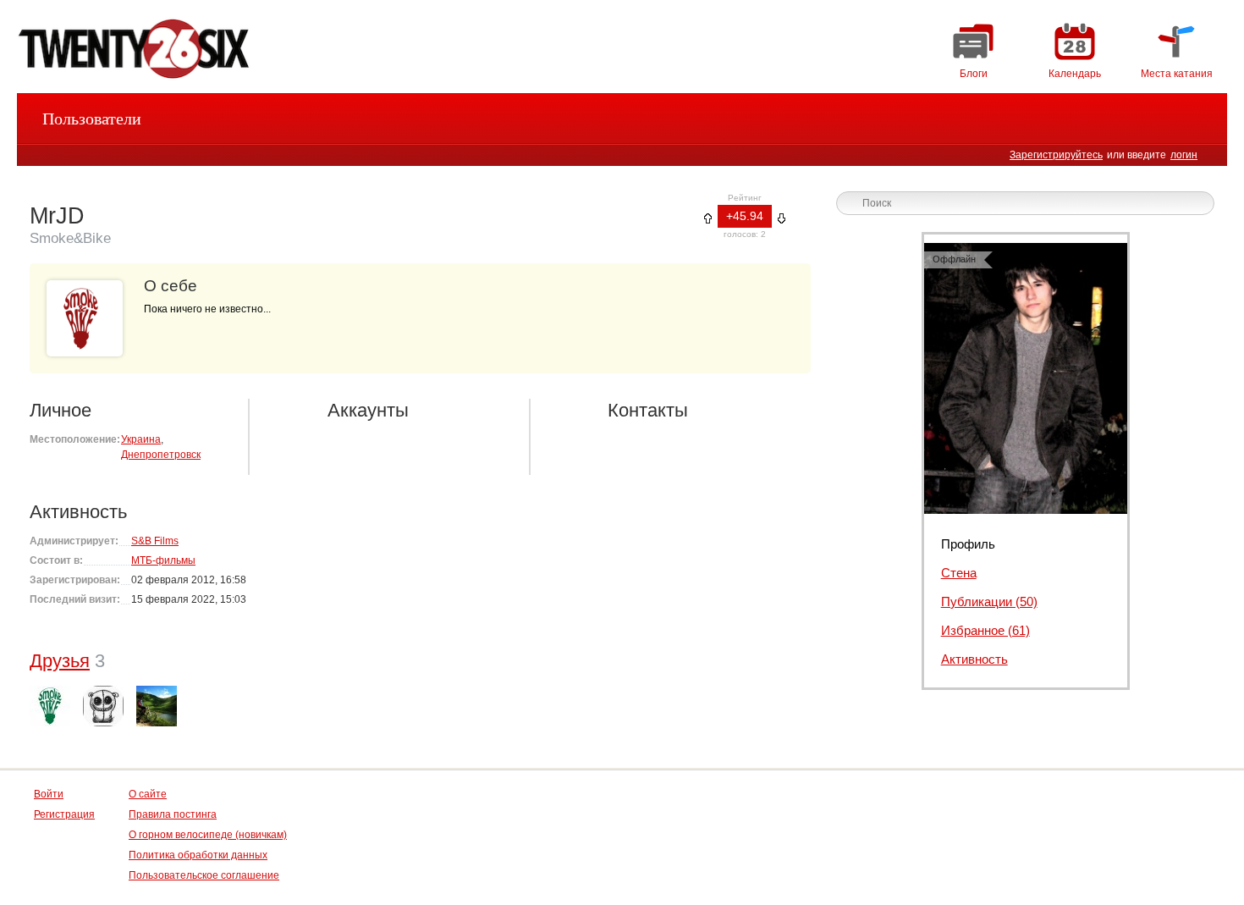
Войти (48, 794)
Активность (974, 659)
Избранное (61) (985, 630)
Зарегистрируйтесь (1056, 155)
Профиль (968, 544)
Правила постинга (173, 814)
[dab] (50, 706)
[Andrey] (156, 706)
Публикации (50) (989, 601)
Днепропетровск (161, 455)
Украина (141, 439)
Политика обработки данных (198, 855)
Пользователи (91, 118)
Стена (959, 573)
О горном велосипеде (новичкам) (208, 835)
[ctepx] (103, 706)
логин (1183, 155)
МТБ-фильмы (163, 560)
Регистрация (64, 814)
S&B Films (155, 541)
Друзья (60, 660)
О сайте (148, 794)
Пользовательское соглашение (204, 875)
